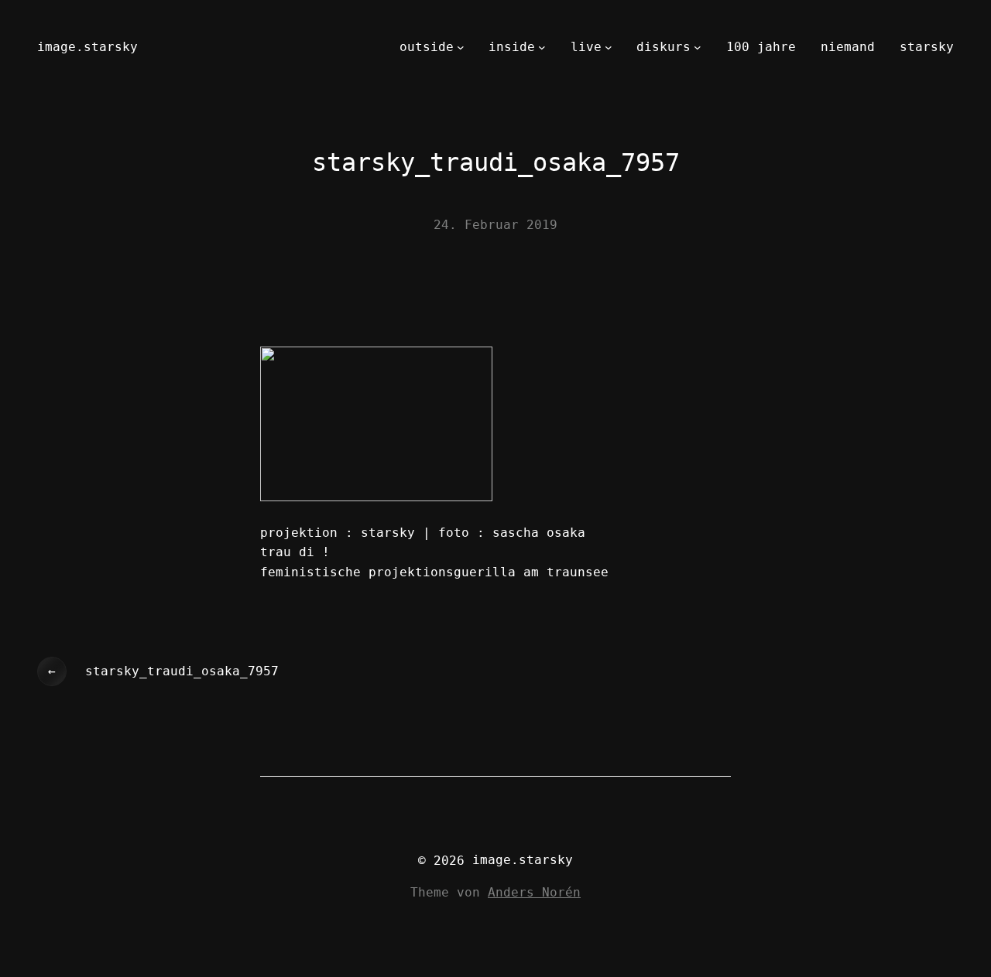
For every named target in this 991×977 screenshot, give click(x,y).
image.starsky (87, 46)
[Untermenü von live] (608, 47)
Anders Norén (534, 892)
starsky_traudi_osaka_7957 (182, 671)
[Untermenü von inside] (542, 47)
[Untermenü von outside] (461, 47)
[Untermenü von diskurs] (697, 47)
